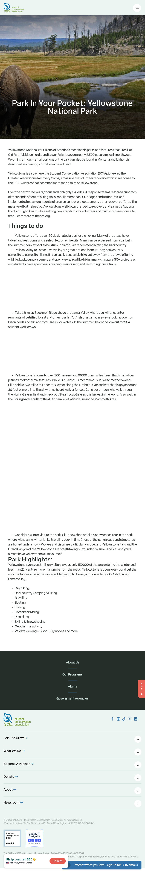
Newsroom (11, 802)
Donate (9, 776)
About (8, 789)
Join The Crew (14, 738)
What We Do (12, 751)
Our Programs (72, 674)
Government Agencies (72, 698)
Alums (72, 686)
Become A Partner (17, 764)
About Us (72, 662)
